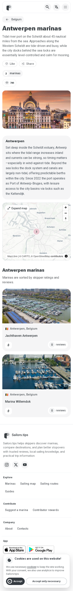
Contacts (22, 528)
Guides (9, 491)
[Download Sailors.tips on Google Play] (40, 549)
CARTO (26, 256)
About (8, 528)
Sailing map (28, 483)
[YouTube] (25, 465)
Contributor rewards (46, 510)
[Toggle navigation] (65, 7)
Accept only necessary (46, 581)
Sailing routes (49, 483)
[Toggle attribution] (66, 256)
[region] (36, 231)
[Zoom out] (66, 213)
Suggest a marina (16, 510)
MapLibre (12, 256)
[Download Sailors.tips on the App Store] (14, 549)
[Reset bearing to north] (66, 218)
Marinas (10, 483)
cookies (31, 566)
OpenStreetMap (41, 256)
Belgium (16, 19)
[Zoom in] (66, 207)
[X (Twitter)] (15, 465)
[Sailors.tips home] (9, 7)
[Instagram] (7, 465)
